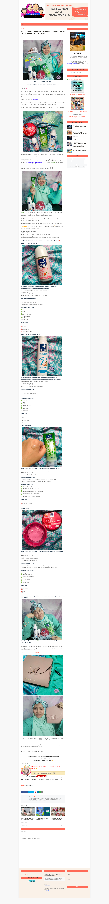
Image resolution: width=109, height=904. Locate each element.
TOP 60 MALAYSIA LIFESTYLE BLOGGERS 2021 (77, 111)
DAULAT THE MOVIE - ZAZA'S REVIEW (79, 138)
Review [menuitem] (54, 24)
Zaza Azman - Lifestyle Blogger (32, 896)
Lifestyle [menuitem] (35, 24)
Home (80, 896)
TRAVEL (83, 166)
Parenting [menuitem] (42, 24)
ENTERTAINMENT (81, 159)
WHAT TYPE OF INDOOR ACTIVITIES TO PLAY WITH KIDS (80, 133)
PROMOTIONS (79, 164)
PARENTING (74, 164)
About (83, 896)
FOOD (73, 160)
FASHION (69, 160)
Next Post (62, 825)
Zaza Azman (26, 36)
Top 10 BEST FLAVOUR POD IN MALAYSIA (79, 127)
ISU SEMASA (70, 162)
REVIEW (30, 785)
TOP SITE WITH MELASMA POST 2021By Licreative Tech (77, 117)
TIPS (79, 166)
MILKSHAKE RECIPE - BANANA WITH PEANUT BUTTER (79, 151)
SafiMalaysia (39, 652)
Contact (86, 896)
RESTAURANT (70, 166)
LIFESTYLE (75, 162)
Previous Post (24, 825)
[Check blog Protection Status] (31, 881)
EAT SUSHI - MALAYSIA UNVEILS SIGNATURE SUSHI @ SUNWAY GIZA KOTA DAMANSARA (80, 145)
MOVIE (69, 164)
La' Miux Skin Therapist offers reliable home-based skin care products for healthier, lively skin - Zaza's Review (27, 819)
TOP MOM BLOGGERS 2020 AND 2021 (77, 94)
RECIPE (85, 164)
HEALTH (77, 160)
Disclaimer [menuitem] (78, 24)
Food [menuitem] (48, 24)
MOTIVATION (81, 162)
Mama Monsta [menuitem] (61, 24)
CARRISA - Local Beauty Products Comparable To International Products (56, 818)
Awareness (70, 159)
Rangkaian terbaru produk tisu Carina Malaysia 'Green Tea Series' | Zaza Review (43, 818)
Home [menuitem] (29, 24)
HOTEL (82, 160)
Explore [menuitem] (70, 24)
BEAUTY (22, 28)
